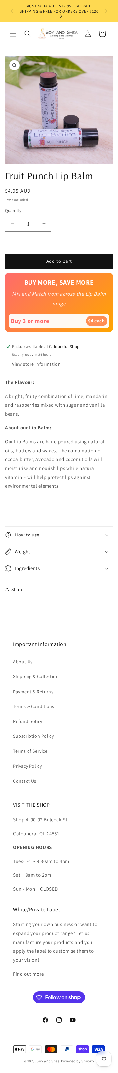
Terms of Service (30, 751)
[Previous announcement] (12, 11)
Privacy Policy (27, 766)
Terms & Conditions (33, 706)
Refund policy (27, 721)
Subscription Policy (33, 736)
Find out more (28, 974)
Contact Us (24, 781)
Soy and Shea (48, 1061)
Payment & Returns (33, 692)
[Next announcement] (106, 11)
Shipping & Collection (36, 676)
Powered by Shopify (78, 1061)
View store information (36, 364)
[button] (13, 33)
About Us (23, 662)
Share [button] (17, 589)
